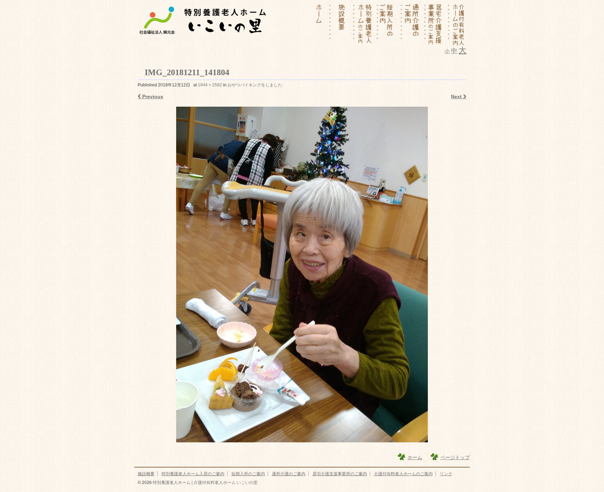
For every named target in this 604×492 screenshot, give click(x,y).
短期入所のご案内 (248, 473)
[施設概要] (343, 24)
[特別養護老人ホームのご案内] (367, 24)
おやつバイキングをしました (255, 85)
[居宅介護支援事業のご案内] (438, 24)
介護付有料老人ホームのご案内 (403, 473)
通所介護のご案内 (288, 473)
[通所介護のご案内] (414, 24)
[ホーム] (319, 24)
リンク (446, 473)
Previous (152, 96)
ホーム (415, 457)
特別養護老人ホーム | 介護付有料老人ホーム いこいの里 (205, 482)
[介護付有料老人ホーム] (458, 24)
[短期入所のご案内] (390, 24)
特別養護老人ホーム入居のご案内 (192, 473)
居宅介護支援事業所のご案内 (339, 473)
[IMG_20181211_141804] (302, 274)
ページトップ (455, 457)
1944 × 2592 (210, 85)
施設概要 (146, 473)
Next (457, 96)
